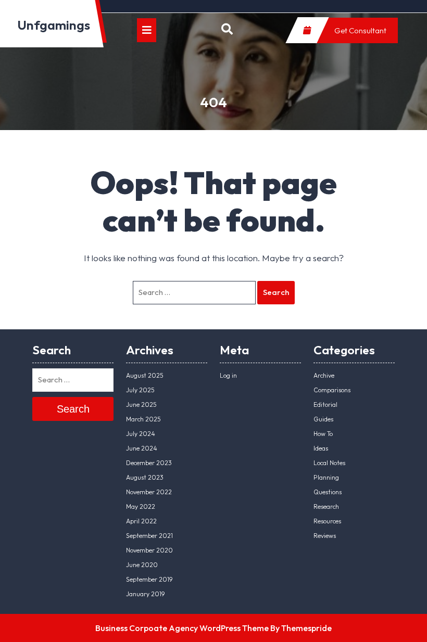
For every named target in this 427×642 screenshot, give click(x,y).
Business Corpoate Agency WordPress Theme (182, 628)
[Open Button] (146, 30)
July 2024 (140, 434)
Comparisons (331, 390)
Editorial (325, 404)
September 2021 (149, 536)
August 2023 (145, 477)
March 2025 (143, 419)
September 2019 (149, 579)
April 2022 (141, 521)
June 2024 (141, 448)
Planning (326, 477)
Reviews (324, 536)
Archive (323, 375)
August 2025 (145, 375)
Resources (327, 521)
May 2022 (140, 506)
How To (323, 434)
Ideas (320, 448)
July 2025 (140, 390)
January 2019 (145, 594)
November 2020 (149, 550)
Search (276, 292)
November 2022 (149, 492)
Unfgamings (53, 25)
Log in (228, 375)
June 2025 (141, 404)
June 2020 (142, 565)
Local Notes (329, 463)
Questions (327, 492)
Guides (323, 419)
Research (326, 506)
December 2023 (149, 463)
